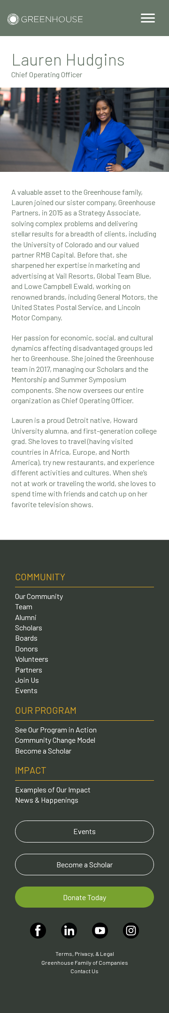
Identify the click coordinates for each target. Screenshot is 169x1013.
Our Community (39, 596)
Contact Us (84, 971)
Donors (26, 648)
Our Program (46, 710)
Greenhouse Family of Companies (84, 962)
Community (40, 576)
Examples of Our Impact (53, 789)
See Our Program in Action (56, 729)
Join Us (27, 679)
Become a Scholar (43, 750)
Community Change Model (55, 739)
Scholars (28, 627)
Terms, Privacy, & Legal (84, 953)
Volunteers (31, 658)
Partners (28, 669)
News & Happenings (46, 799)
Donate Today (84, 897)
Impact (30, 770)
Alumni (26, 617)
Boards (26, 637)
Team (23, 606)
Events (26, 690)
